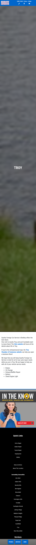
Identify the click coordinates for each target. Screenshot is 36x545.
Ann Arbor (18, 478)
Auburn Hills (18, 481)
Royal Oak (18, 520)
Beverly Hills (18, 485)
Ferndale (18, 503)
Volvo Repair (18, 443)
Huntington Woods (18, 506)
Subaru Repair (18, 446)
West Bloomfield (18, 531)
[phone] (19, 3)
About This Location (18, 468)
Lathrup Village (18, 510)
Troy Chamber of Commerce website (15, 351)
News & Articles (18, 465)
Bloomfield (18, 492)
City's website (18, 344)
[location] (24, 3)
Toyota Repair (18, 450)
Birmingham (18, 488)
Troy (18, 527)
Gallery (18, 457)
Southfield (18, 524)
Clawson (18, 495)
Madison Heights (18, 513)
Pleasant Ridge (18, 517)
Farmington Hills (18, 499)
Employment (18, 454)
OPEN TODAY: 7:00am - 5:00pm (24, 1)
